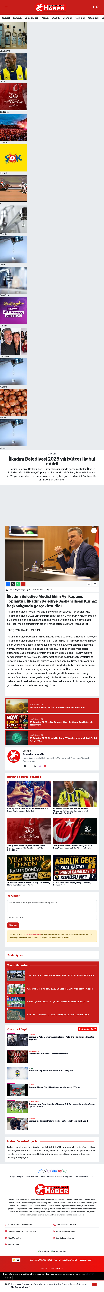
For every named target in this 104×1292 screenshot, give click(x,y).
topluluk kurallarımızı (32, 934)
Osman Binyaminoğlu (17, 590)
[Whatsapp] (64, 1171)
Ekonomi (67, 18)
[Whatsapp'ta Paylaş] (18, 584)
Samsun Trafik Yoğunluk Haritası (22, 1231)
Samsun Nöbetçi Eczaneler (20, 1225)
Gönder (13, 925)
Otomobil (93, 18)
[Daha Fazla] (23, 584)
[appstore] (44, 1251)
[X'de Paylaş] (13, 584)
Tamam (8, 1278)
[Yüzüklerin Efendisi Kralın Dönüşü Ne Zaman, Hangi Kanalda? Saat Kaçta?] (29, 868)
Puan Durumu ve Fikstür (66, 1231)
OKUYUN (90, 1274)
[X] (45, 1171)
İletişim (20, 1177)
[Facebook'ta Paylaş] (8, 584)
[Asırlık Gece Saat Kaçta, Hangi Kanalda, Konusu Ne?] (75, 868)
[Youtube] (45, 766)
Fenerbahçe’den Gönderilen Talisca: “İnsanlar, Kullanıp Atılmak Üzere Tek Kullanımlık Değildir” (70, 811)
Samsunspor (31, 18)
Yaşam (44, 18)
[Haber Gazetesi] (50, 7)
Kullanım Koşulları (64, 1177)
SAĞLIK (55, 18)
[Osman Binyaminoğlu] (13, 756)
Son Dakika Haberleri (65, 1238)
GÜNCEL (52, 454)
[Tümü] (95, 955)
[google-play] (59, 1251)
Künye (12, 1177)
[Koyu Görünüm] (94, 7)
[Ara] (97, 7)
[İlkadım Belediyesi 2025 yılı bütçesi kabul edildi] (52, 553)
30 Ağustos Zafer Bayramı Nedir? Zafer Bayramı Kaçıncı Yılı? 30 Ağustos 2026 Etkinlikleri (26, 848)
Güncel (6, 18)
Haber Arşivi (13, 1245)
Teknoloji (80, 18)
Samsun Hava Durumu (66, 1225)
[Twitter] (35, 766)
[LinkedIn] (54, 1171)
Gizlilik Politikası (31, 1177)
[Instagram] (40, 766)
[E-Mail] (25, 766)
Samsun (17, 18)
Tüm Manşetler (14, 1238)
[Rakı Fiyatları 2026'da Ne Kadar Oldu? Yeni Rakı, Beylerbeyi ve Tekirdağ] (29, 794)
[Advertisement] (52, 505)
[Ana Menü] (6, 7)
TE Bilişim (59, 1268)
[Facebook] (30, 766)
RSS (17, 1260)
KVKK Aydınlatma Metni (84, 1177)
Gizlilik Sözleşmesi (48, 1177)
